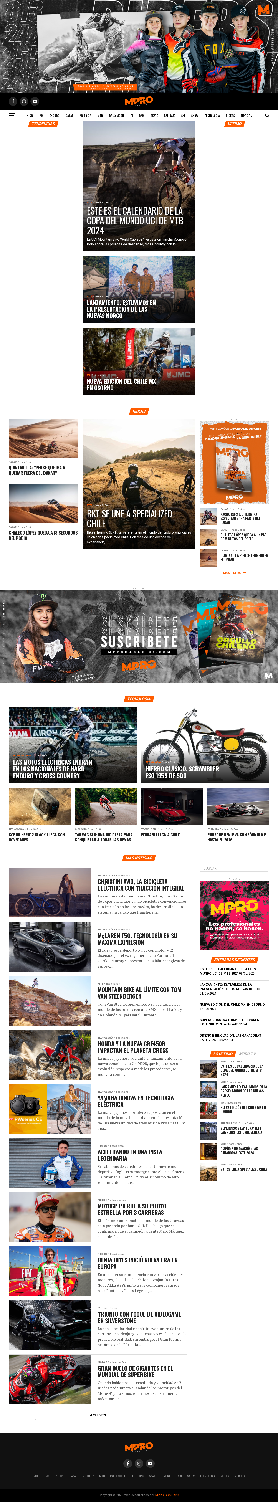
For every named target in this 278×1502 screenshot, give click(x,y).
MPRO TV (246, 115)
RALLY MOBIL (116, 115)
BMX (141, 115)
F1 (132, 115)
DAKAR (70, 115)
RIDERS (230, 115)
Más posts (97, 1415)
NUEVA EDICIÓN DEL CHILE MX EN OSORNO (232, 1004)
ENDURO (55, 115)
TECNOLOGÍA (212, 115)
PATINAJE (169, 115)
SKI (183, 115)
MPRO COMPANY (167, 1495)
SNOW (194, 115)
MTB (100, 115)
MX (41, 115)
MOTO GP (85, 115)
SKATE (154, 115)
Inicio (30, 115)
